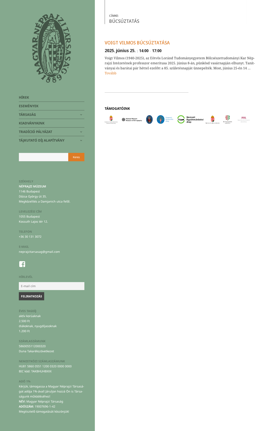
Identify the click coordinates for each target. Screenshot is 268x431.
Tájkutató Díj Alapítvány (41, 140)
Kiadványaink (32, 123)
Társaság (27, 114)
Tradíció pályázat (35, 131)
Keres (76, 157)
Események (29, 106)
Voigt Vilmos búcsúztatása (137, 42)
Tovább (110, 73)
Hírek (24, 97)
